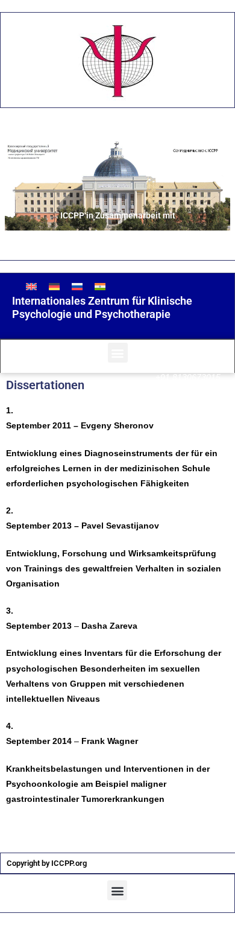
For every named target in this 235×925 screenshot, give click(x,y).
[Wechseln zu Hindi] (100, 286)
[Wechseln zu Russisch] (77, 286)
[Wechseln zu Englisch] (31, 286)
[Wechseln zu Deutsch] (54, 286)
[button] (118, 353)
